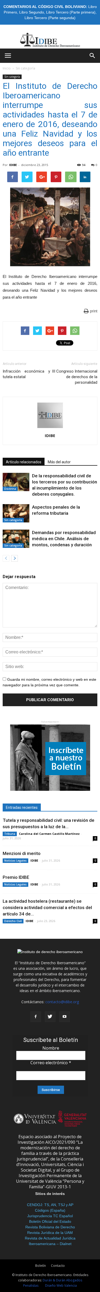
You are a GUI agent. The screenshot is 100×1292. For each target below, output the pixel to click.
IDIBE (13, 165)
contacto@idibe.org (62, 1001)
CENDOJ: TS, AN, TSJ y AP (50, 1205)
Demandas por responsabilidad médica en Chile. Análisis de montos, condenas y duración (64, 538)
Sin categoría (25, 68)
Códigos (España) (50, 1210)
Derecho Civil (13, 921)
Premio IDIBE (16, 877)
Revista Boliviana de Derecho (50, 1227)
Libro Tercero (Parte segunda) (50, 18)
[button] (92, 56)
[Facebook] (35, 1016)
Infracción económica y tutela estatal (26, 374)
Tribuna (9, 834)
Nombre (50, 1048)
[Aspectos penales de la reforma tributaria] (16, 513)
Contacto (58, 1265)
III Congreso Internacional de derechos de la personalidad (74, 377)
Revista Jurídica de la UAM (50, 1232)
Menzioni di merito (22, 853)
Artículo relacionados (23, 462)
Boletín (40, 1265)
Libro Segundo (31, 12)
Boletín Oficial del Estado (50, 1221)
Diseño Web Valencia (61, 1285)
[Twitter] (50, 1016)
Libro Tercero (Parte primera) (70, 12)
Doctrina (10, 489)
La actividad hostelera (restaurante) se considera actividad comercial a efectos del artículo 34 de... (47, 907)
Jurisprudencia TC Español (50, 1216)
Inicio (7, 68)
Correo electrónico (50, 1063)
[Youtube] (64, 1016)
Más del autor (59, 462)
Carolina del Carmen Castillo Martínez (49, 834)
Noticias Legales (15, 860)
